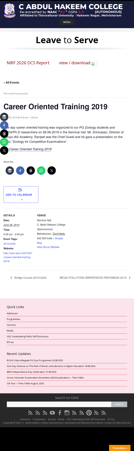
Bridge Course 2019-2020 (30, 278)
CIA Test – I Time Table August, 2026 (25, 383)
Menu (67, 22)
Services (11, 324)
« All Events (11, 82)
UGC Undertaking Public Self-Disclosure (28, 336)
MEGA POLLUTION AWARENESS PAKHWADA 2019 (93, 278)
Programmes (13, 319)
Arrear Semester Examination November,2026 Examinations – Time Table (45, 377)
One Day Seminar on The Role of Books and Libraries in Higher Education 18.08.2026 (51, 366)
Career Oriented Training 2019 (30, 149)
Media (10, 330)
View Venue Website (48, 247)
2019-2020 (9, 243)
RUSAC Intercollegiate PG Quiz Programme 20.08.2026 (35, 360)
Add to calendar (19, 194)
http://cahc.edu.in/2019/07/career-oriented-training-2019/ (17, 257)
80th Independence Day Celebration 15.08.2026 (31, 371)
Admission (12, 313)
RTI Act (10, 342)
